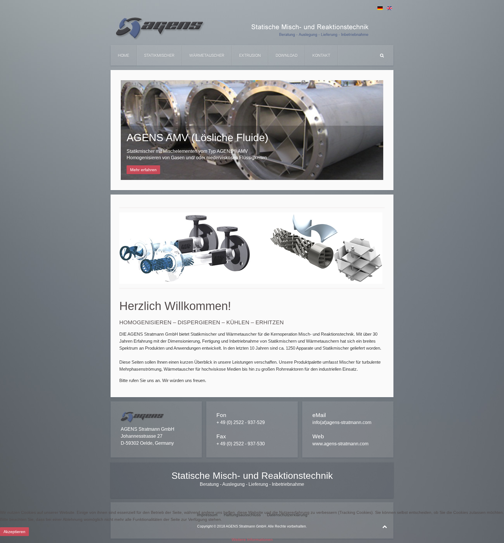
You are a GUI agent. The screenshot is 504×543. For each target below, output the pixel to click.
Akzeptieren (14, 531)
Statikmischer (159, 55)
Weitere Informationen (252, 539)
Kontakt (321, 55)
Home (123, 55)
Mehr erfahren (143, 169)
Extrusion (250, 55)
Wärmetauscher (206, 55)
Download (287, 55)
